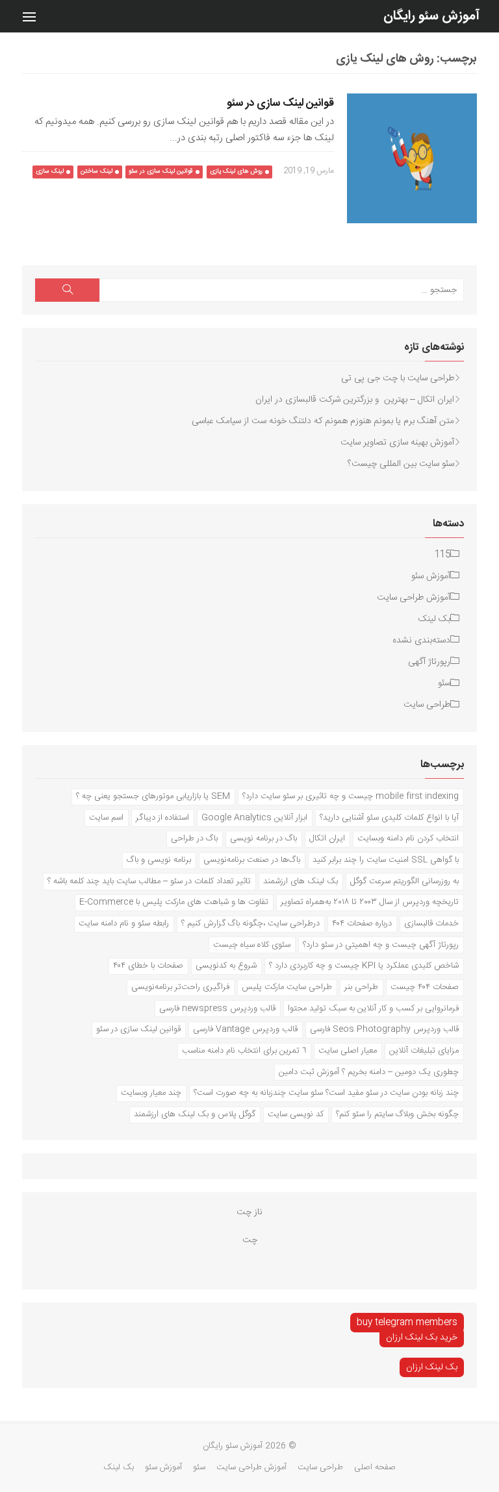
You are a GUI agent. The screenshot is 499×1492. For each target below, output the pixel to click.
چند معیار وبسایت (151, 1093)
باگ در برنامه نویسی (263, 838)
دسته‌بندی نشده (421, 640)
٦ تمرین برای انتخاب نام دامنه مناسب (244, 1051)
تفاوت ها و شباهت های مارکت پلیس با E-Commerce (173, 902)
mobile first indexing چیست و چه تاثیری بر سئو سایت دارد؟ (350, 796)
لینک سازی (50, 171)
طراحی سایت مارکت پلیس (287, 987)
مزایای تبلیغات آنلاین (424, 1051)
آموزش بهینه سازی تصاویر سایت (397, 442)
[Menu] (29, 16)
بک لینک (434, 619)
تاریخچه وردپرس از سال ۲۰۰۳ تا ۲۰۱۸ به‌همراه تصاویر (370, 902)
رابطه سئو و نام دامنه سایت (124, 923)
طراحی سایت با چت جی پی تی (397, 378)
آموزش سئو (430, 576)
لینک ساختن (96, 171)
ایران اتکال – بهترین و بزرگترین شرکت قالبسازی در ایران (354, 400)
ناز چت (249, 1212)
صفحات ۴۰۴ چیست (424, 987)
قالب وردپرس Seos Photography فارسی (384, 1029)
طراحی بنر (361, 987)
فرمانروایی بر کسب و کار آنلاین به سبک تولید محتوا (373, 1008)
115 (442, 555)
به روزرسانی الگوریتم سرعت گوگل (404, 881)
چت (249, 1240)
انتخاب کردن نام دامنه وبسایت (408, 838)
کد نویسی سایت (296, 1114)
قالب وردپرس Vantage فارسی (245, 1029)
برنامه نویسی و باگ (159, 860)
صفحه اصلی (375, 1467)
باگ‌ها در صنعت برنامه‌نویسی (251, 860)
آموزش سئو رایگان (431, 16)
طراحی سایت (426, 705)
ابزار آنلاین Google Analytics (254, 818)
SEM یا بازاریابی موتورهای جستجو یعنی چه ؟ (153, 796)
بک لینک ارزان (431, 1367)
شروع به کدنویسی (226, 966)
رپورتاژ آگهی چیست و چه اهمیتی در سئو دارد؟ (381, 945)
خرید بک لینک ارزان (421, 1337)
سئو (444, 683)
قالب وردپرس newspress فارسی (217, 1008)
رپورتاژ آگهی (429, 662)
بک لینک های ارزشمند (300, 881)
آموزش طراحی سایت (413, 597)
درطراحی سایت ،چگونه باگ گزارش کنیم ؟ (250, 923)
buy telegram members (407, 1322)
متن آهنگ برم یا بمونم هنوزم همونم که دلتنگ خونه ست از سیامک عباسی (323, 421)
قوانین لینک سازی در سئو (280, 103)
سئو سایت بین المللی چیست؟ (401, 464)
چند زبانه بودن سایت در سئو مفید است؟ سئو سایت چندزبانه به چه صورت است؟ (326, 1093)
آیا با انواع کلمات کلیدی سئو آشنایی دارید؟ (389, 818)
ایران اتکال (327, 838)
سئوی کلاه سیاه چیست (251, 945)
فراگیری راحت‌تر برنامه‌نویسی (180, 987)
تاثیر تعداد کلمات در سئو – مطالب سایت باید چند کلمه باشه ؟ (149, 881)
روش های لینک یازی (236, 171)
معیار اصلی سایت (347, 1051)
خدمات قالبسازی (431, 923)
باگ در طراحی (194, 838)
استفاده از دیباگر (162, 818)
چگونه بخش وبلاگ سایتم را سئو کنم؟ (397, 1114)
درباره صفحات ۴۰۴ (362, 923)
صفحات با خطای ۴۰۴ (148, 966)
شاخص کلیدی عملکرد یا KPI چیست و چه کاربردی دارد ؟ (364, 966)
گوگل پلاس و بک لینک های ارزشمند (194, 1114)
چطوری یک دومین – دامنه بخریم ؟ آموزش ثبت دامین (369, 1072)
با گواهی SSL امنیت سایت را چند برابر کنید (386, 860)
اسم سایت (106, 818)
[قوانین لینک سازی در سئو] (412, 158)
